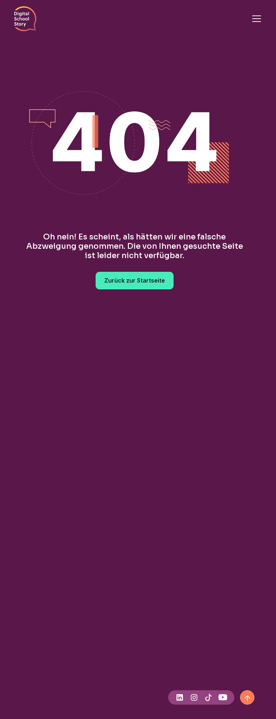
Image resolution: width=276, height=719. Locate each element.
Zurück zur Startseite (134, 280)
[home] (25, 18)
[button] (255, 18)
